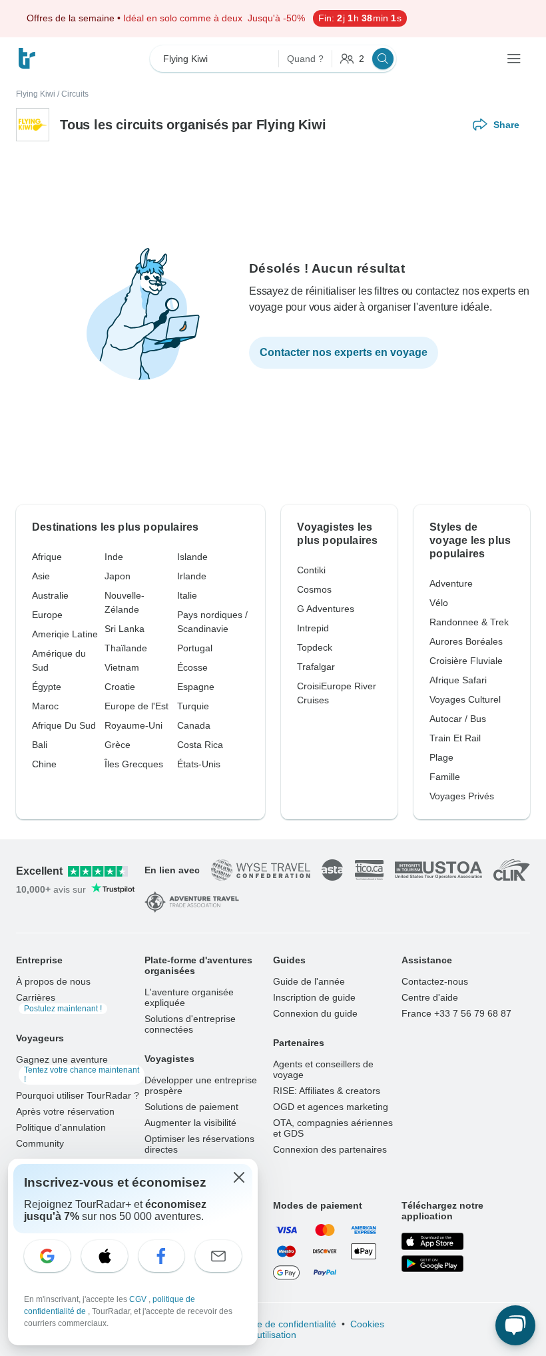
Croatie (120, 686)
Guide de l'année (309, 981)
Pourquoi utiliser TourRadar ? (77, 1095)
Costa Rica (200, 744)
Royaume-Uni (133, 725)
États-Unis (198, 764)
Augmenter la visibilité (190, 1122)
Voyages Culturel (465, 699)
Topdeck (314, 647)
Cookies (367, 1324)
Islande (192, 556)
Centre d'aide (430, 997)
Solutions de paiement (191, 1106)
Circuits (75, 94)
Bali (39, 744)
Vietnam (122, 667)
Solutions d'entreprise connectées (190, 1024)
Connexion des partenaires (330, 1149)
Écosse (192, 667)
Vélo (438, 602)
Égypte (46, 686)
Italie (187, 595)
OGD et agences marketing (330, 1106)
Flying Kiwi (35, 94)
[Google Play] (432, 1264)
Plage (441, 757)
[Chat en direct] (515, 1325)
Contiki (311, 570)
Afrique (47, 556)
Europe (47, 614)
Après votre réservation (65, 1111)
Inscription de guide (314, 997)
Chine (44, 764)
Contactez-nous (435, 981)
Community (40, 1143)
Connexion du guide (315, 1013)
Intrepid (313, 628)
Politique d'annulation (61, 1127)
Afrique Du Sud (64, 725)
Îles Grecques (134, 764)
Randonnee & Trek (469, 622)
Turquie (193, 706)
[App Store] (432, 1241)
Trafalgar (316, 666)
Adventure (451, 583)
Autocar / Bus (457, 718)
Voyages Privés (461, 796)
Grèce (118, 744)
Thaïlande (126, 648)
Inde (114, 556)
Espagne (195, 686)
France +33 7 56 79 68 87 (456, 1013)
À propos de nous (53, 981)
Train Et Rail (455, 738)
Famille (444, 776)
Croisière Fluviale (466, 660)
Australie (50, 595)
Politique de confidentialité (281, 1324)
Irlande (191, 576)
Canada (193, 725)
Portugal (194, 648)
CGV (138, 1299)
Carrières (59, 1002)
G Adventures (325, 608)
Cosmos (314, 589)
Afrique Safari (458, 680)
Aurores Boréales (466, 641)
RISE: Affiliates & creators (326, 1090)
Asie (41, 576)
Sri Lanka (124, 628)
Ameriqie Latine (65, 634)
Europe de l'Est (136, 706)
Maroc (45, 706)
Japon (118, 576)
